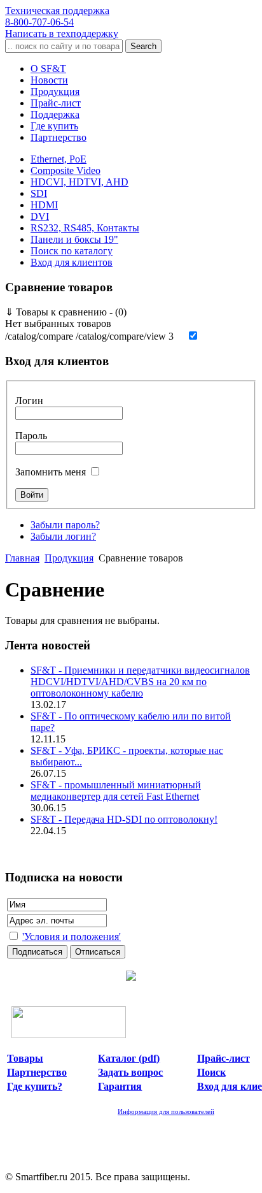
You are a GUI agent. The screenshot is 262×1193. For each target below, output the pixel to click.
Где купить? (34, 1086)
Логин (29, 400)
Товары (25, 1058)
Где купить (54, 125)
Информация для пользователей (166, 1111)
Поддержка (55, 114)
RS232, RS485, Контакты (85, 227)
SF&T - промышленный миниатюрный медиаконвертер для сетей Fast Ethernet (116, 790)
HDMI (44, 204)
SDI (39, 193)
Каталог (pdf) (129, 1058)
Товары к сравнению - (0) (66, 312)
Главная (22, 558)
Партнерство (58, 137)
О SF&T (48, 68)
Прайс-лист (56, 103)
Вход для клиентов (72, 262)
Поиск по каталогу (72, 250)
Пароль (31, 435)
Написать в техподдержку (61, 33)
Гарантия (120, 1086)
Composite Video (65, 170)
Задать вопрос (130, 1072)
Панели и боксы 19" (74, 239)
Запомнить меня (50, 471)
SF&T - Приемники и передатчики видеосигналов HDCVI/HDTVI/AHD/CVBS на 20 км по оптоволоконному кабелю (140, 681)
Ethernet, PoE (58, 159)
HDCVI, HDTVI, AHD (79, 182)
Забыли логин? (63, 536)
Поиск (211, 1072)
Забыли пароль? (65, 524)
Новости (49, 80)
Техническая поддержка (57, 16)
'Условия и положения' (71, 936)
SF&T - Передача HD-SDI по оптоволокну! (124, 819)
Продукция (55, 91)
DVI (40, 216)
